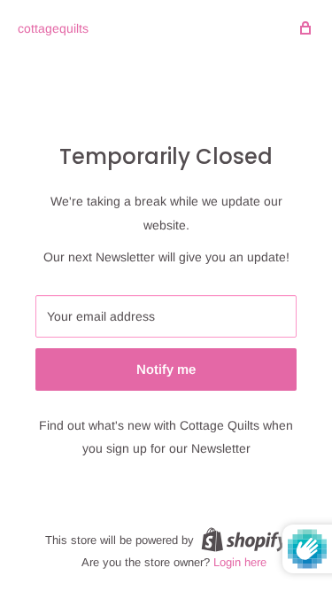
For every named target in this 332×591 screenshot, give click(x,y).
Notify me (166, 369)
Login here (239, 562)
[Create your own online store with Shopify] (244, 539)
